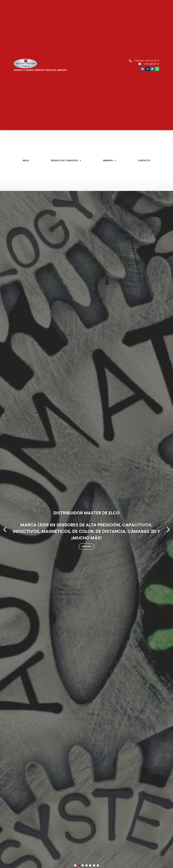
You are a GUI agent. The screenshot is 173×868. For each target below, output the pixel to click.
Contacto (144, 160)
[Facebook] (143, 69)
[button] (4, 529)
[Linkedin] (152, 69)
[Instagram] (147, 69)
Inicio (26, 160)
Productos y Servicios (64, 160)
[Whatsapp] (157, 69)
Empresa (108, 160)
